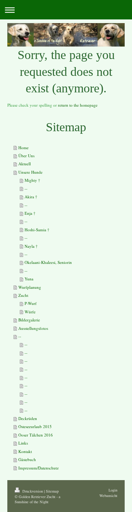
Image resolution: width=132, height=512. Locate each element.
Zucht (23, 295)
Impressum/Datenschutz (38, 468)
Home (23, 147)
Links (23, 443)
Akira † (31, 196)
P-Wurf (31, 303)
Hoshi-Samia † (37, 229)
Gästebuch (27, 459)
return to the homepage (78, 105)
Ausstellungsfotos (33, 328)
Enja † (30, 213)
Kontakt (25, 451)
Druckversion (32, 491)
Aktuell (24, 163)
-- (26, 188)
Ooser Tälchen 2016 (35, 435)
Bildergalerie (29, 320)
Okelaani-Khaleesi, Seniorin (48, 262)
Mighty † (32, 180)
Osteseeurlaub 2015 (35, 426)
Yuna (29, 278)
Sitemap (52, 491)
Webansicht (108, 495)
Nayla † (31, 246)
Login (113, 490)
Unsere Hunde (30, 172)
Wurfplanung (29, 287)
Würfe (30, 311)
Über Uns (26, 155)
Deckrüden (27, 418)
